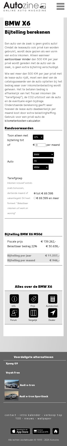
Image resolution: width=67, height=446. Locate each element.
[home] (54, 433)
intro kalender (30, 415)
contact (11, 415)
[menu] (60, 6)
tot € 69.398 (44, 193)
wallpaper (45, 418)
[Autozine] (33, 6)
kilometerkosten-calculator (22, 121)
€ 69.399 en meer (47, 198)
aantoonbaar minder (18, 59)
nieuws (29, 418)
